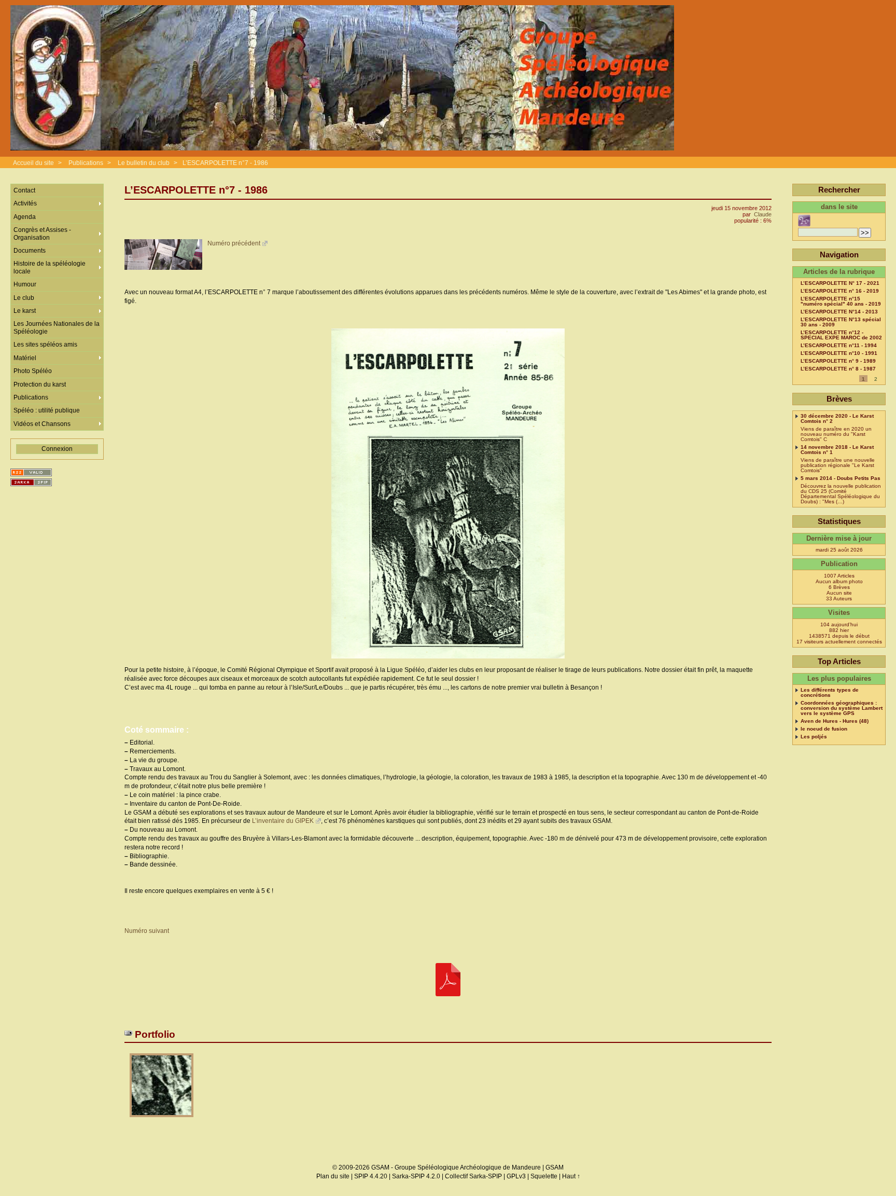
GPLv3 (516, 1176)
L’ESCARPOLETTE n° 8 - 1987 (838, 369)
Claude (763, 214)
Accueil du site (33, 163)
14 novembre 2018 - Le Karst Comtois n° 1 (837, 450)
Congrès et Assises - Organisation (42, 233)
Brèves (839, 398)
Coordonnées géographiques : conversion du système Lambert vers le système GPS (842, 708)
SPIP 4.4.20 (370, 1176)
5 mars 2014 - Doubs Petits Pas (840, 478)
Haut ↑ (571, 1176)
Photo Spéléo (32, 371)
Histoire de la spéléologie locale (49, 267)
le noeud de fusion (824, 729)
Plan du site (332, 1176)
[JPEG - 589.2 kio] (161, 1120)
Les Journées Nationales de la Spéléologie (56, 327)
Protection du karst (39, 384)
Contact (24, 190)
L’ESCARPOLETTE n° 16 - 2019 (840, 291)
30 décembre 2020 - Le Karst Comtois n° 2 (837, 419)
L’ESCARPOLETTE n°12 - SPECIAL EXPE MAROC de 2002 (841, 335)
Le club (23, 297)
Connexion (57, 448)
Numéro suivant (146, 930)
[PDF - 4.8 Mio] (448, 980)
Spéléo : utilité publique (46, 410)
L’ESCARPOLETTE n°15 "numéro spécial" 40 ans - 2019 (841, 301)
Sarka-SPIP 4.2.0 (416, 1176)
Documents (29, 250)
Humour (24, 284)
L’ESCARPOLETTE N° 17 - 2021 (840, 283)
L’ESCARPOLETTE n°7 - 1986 (225, 163)
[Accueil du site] (342, 78)
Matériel (24, 358)
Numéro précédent (233, 243)
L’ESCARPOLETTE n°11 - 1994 (839, 345)
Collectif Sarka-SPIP (473, 1176)
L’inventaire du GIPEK (283, 820)
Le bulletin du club (144, 163)
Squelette (543, 1176)
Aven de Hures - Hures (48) (835, 721)
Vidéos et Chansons (42, 424)
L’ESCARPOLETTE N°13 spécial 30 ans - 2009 (841, 322)
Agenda (24, 217)
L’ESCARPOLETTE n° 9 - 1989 (838, 361)
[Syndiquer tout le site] (31, 472)
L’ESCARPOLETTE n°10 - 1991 (839, 353)
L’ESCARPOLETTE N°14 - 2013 (839, 311)
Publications (85, 163)
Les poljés (814, 736)
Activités (25, 203)
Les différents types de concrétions (830, 693)
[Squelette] (31, 482)
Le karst (24, 310)
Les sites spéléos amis (45, 344)
